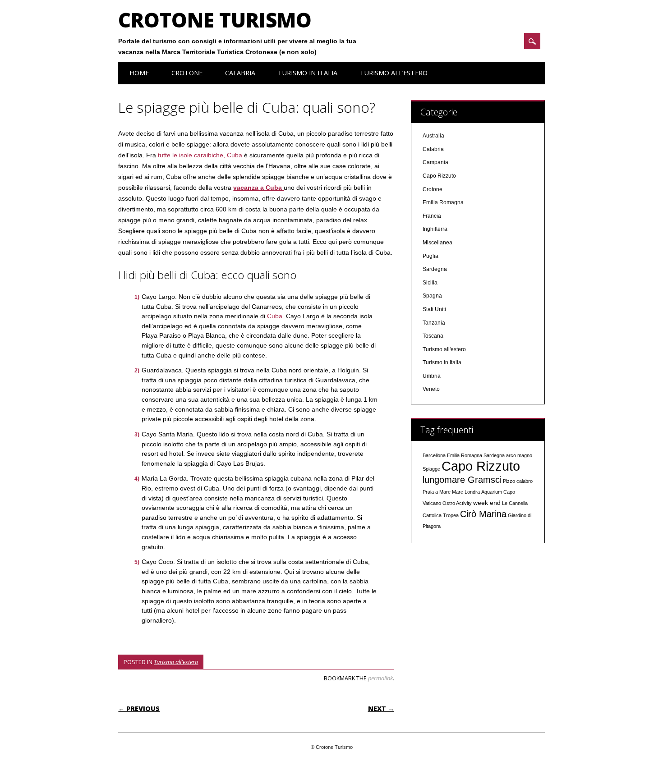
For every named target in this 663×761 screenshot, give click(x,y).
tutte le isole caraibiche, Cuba (200, 155)
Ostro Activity (457, 503)
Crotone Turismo (215, 19)
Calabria (240, 73)
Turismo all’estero (394, 73)
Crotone (187, 73)
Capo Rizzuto (439, 176)
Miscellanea (437, 242)
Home (139, 73)
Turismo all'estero (176, 662)
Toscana (433, 336)
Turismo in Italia (307, 73)
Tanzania (434, 323)
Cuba (274, 316)
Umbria (432, 376)
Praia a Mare (437, 492)
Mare (457, 492)
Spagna (432, 296)
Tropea (451, 515)
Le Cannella (515, 503)
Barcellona (434, 455)
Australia (433, 136)
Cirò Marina (483, 514)
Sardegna (435, 269)
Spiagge (431, 469)
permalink (380, 678)
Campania (435, 162)
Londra (472, 492)
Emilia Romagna (443, 202)
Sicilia (430, 283)
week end (487, 502)
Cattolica (432, 515)
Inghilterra (435, 229)
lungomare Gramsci (462, 480)
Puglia (430, 256)
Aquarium (491, 492)
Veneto (431, 389)
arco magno (519, 455)
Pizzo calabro (518, 481)
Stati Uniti (434, 309)
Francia (432, 216)
